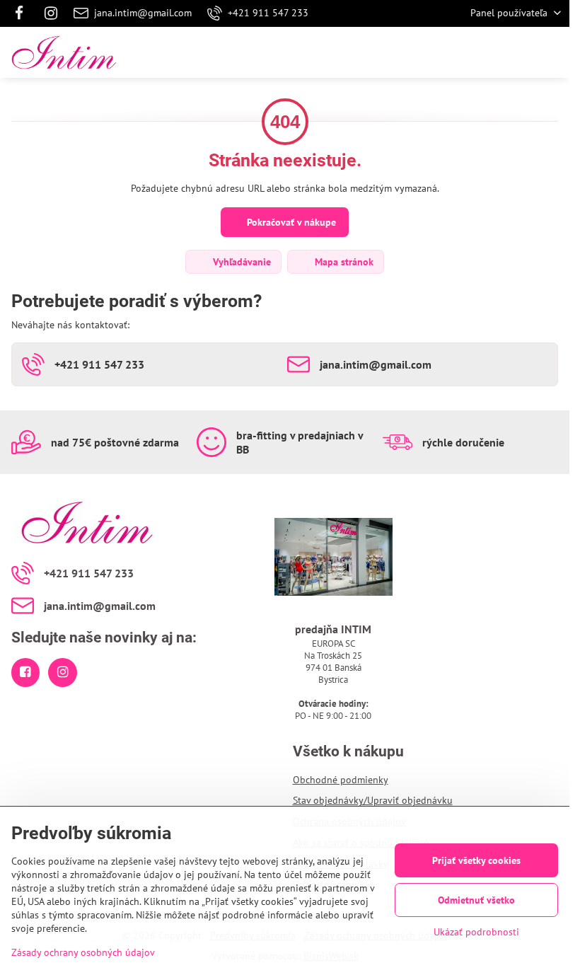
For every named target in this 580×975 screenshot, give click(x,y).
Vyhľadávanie (240, 261)
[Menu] (552, 52)
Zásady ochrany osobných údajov (83, 952)
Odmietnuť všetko (476, 900)
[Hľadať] (484, 52)
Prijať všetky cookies (476, 860)
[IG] (51, 13)
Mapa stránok (342, 261)
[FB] (23, 13)
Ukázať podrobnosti (476, 931)
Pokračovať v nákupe (290, 222)
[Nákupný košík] (518, 52)
